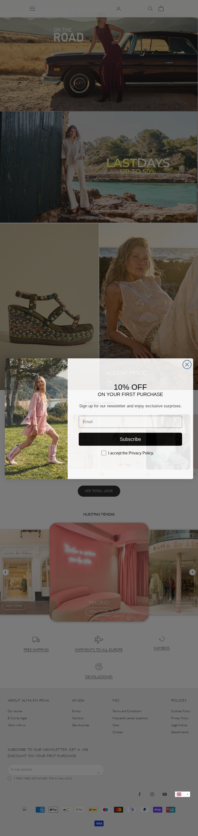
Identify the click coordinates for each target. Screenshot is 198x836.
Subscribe (130, 438)
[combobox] (182, 794)
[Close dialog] (187, 364)
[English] (182, 794)
